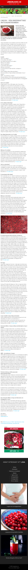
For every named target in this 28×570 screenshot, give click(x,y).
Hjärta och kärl (15, 475)
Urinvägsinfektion (14, 477)
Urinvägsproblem (14, 478)
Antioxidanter (14, 469)
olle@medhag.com (4, 416)
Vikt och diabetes (14, 480)
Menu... (2, 6)
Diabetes (14, 473)
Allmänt (14, 467)
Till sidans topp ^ (15, 100)
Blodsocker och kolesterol (14, 471)
